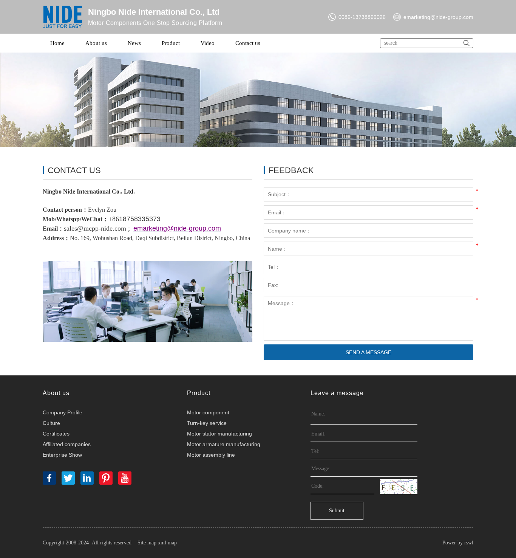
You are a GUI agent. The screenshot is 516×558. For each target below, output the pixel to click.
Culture (51, 423)
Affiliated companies (67, 444)
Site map (146, 543)
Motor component (208, 412)
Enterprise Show (62, 455)
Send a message (368, 352)
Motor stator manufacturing (219, 434)
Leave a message (337, 393)
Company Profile (62, 412)
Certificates (56, 434)
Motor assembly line (211, 455)
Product (171, 43)
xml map (167, 543)
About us (96, 43)
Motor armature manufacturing (223, 444)
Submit (337, 510)
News (134, 43)
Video (208, 43)
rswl (468, 543)
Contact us (247, 43)
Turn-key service (207, 423)
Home (57, 43)
